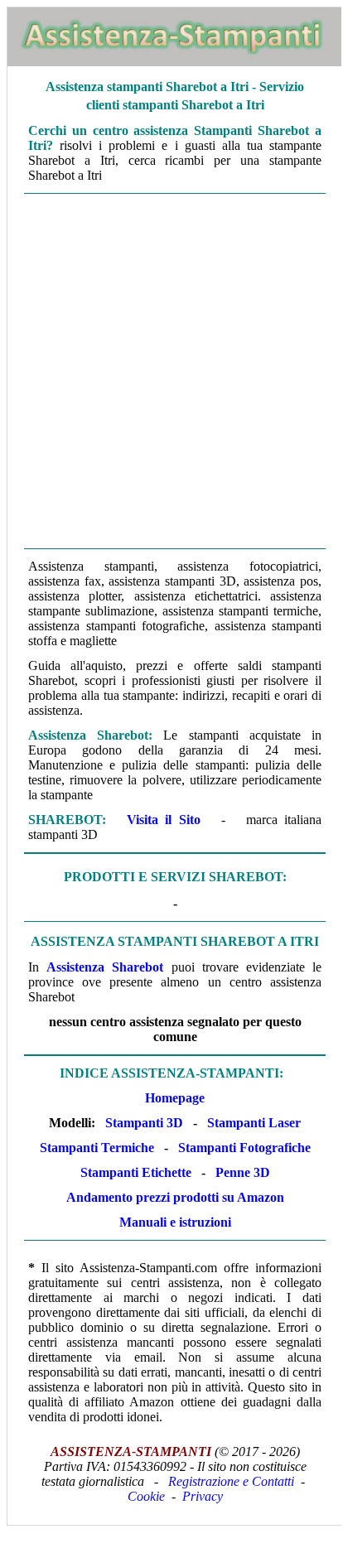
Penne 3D (242, 1172)
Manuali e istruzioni (175, 1222)
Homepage (175, 1098)
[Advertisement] (170, 371)
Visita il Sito (163, 820)
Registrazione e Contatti (231, 1481)
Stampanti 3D (144, 1123)
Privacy (202, 1496)
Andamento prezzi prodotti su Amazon (175, 1197)
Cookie (146, 1496)
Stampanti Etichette (135, 1172)
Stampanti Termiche (97, 1148)
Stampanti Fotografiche (244, 1148)
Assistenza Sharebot (104, 967)
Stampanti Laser (254, 1123)
